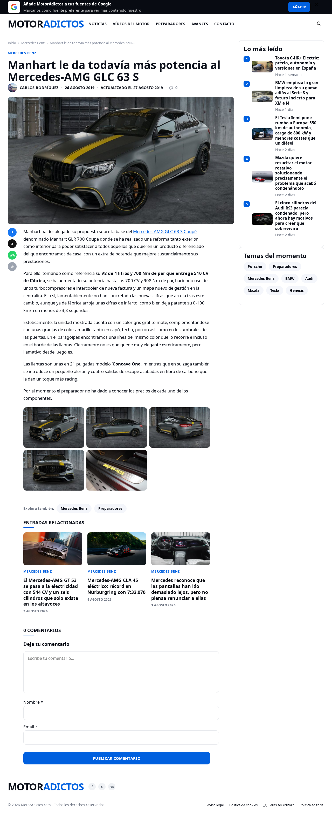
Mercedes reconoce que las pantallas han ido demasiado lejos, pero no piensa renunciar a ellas (179, 589)
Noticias (97, 23)
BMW (289, 278)
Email (30, 727)
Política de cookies (243, 805)
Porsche (255, 266)
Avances (199, 23)
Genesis (297, 290)
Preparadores (170, 23)
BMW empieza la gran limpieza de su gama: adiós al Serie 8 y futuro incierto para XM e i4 (296, 93)
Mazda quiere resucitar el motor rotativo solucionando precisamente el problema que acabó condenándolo (295, 173)
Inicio (12, 42)
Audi (309, 278)
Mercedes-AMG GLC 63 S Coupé (165, 231)
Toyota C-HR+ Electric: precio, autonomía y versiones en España (297, 63)
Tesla (274, 290)
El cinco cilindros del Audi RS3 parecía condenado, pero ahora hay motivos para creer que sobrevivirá (295, 215)
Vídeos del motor (131, 23)
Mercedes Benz (33, 42)
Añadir (299, 7)
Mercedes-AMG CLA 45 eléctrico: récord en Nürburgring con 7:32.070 (116, 586)
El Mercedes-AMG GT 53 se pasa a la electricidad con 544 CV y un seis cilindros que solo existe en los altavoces (50, 592)
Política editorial (312, 805)
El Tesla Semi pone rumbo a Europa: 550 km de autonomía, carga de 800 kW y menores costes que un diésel (295, 130)
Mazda (253, 290)
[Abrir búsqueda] (319, 24)
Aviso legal (215, 805)
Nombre (33, 702)
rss (111, 787)
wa (12, 255)
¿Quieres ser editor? (278, 805)
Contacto (224, 23)
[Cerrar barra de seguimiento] (318, 7)
